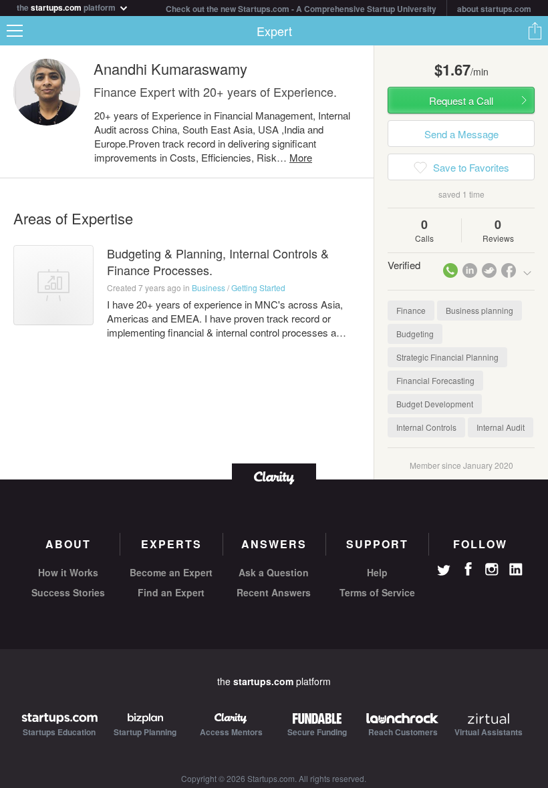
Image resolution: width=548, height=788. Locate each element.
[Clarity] (274, 476)
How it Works (68, 572)
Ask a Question (274, 572)
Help (377, 572)
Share (534, 30)
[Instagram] (492, 569)
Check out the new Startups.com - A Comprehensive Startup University (301, 9)
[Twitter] (443, 571)
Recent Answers (274, 592)
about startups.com (494, 9)
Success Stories (68, 592)
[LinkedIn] (516, 569)
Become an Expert (171, 572)
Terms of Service (377, 592)
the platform (67, 6)
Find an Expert (171, 592)
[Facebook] (467, 569)
